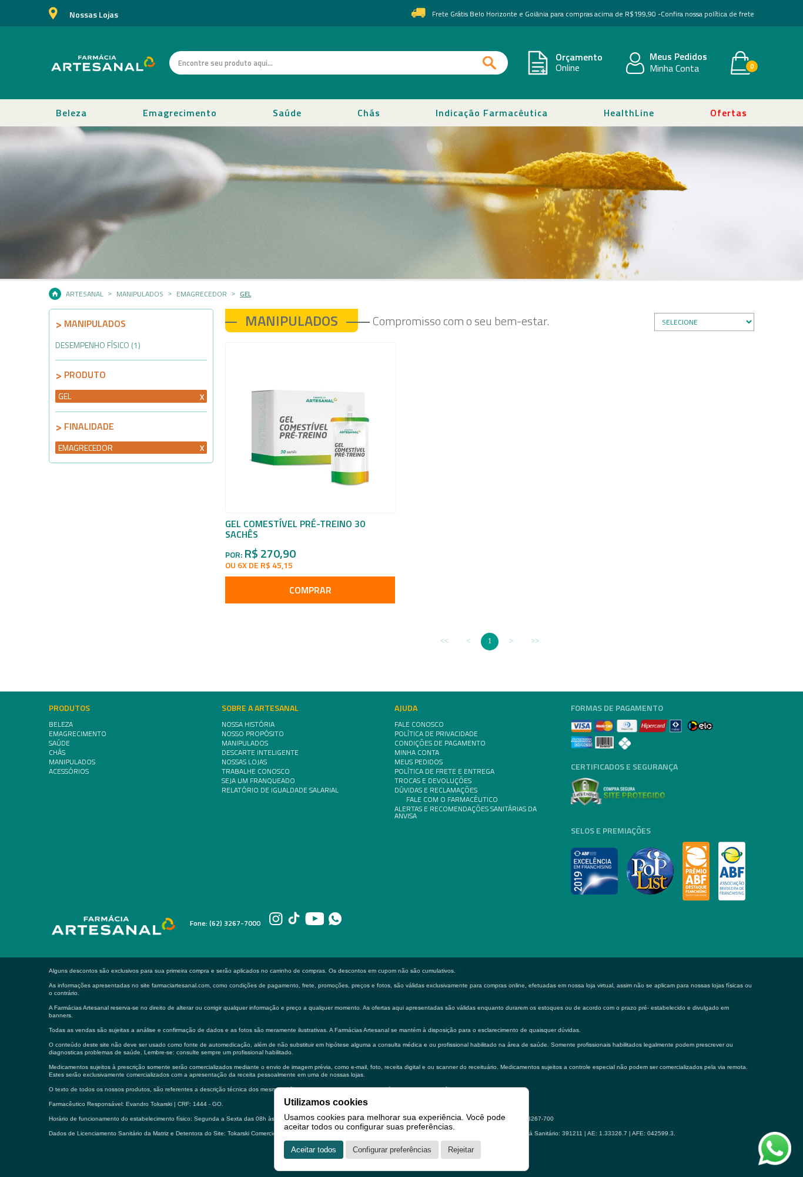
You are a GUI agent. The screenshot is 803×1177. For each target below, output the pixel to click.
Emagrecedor (201, 294)
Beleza (71, 113)
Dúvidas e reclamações (435, 790)
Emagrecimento (180, 113)
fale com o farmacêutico (452, 799)
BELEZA (61, 724)
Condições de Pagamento (440, 743)
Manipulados (139, 294)
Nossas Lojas (93, 15)
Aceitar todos (313, 1149)
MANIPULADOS (72, 762)
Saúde (287, 113)
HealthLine (629, 113)
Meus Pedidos (678, 57)
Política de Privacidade (436, 733)
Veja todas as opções (202, 396)
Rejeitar (461, 1149)
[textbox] (338, 63)
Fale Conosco (419, 724)
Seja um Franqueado (258, 780)
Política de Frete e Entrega (444, 771)
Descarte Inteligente (260, 752)
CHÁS (57, 752)
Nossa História (248, 724)
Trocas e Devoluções (432, 780)
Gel (245, 294)
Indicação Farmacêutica (492, 113)
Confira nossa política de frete (707, 14)
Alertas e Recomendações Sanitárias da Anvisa (465, 812)
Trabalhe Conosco (256, 771)
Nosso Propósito (253, 733)
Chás (368, 113)
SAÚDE (59, 743)
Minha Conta (674, 69)
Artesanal (84, 294)
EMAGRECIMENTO (77, 733)
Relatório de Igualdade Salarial (280, 790)
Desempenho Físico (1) (97, 345)
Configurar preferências (392, 1149)
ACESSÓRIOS (69, 771)
